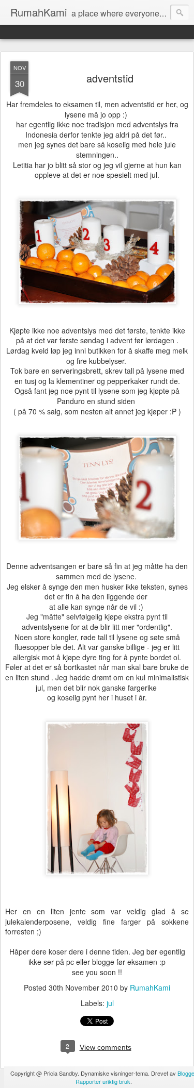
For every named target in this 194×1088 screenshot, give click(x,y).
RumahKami (150, 987)
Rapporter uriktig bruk (103, 1081)
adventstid (109, 78)
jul (110, 1003)
